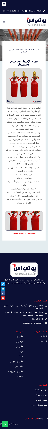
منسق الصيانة (41, 400)
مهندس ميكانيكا (41, 389)
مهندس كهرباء (41, 395)
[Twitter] (3, 284)
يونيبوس (19, 341)
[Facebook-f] (3, 293)
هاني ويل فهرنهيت (15, 371)
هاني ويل (19, 336)
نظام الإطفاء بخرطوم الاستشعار (24, 233)
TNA (21, 356)
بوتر (21, 351)
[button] (4, 4)
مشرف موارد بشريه (39, 405)
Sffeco (19, 376)
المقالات (43, 341)
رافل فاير (19, 366)
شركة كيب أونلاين (31, 418)
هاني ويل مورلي (16, 361)
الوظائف (43, 336)
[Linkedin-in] (3, 289)
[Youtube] (3, 298)
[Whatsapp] (5, 424)
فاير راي (19, 346)
